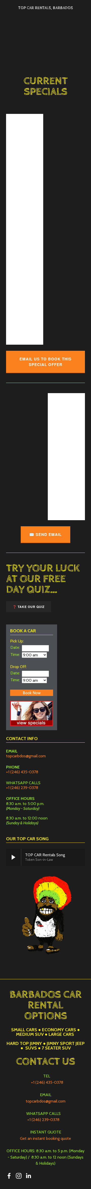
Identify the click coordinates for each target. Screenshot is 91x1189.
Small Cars (24, 1030)
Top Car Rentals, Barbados (45, 8)
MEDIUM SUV (30, 1034)
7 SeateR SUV (56, 1048)
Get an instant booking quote (45, 1138)
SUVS (31, 1048)
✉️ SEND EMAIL (45, 534)
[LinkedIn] (28, 1176)
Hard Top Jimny (24, 1043)
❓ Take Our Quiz (28, 606)
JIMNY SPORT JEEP (66, 1043)
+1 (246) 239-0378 (22, 787)
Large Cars (61, 1034)
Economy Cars (59, 1030)
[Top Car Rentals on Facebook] (9, 1176)
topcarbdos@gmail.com (26, 756)
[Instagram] (19, 1176)
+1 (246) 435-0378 (22, 772)
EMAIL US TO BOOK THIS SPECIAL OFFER (45, 361)
